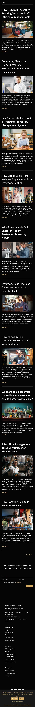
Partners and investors (11, 673)
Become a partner (10, 659)
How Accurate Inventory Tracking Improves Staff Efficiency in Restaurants (16, 13)
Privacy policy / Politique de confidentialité (17, 705)
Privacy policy (18, 582)
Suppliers (7, 651)
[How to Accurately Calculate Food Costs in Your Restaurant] (17, 356)
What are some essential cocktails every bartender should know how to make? (17, 395)
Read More (4, 52)
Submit (29, 586)
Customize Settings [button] (17, 701)
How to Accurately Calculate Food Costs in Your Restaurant (15, 340)
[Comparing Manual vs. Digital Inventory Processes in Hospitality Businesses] (17, 84)
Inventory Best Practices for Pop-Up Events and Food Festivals (16, 287)
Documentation (9, 637)
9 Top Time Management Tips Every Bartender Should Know (16, 448)
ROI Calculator (9, 632)
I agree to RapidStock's (12, 582)
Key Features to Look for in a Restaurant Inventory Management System (17, 121)
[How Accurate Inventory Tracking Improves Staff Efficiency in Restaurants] (17, 29)
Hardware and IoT (10, 656)
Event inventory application (12, 617)
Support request (9, 640)
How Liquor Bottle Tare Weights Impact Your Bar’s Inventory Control (17, 179)
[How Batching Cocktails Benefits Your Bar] (17, 520)
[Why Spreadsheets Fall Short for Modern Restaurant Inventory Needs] (17, 250)
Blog (6, 630)
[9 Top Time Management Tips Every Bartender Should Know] (17, 466)
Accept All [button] (14, 699)
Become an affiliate (10, 662)
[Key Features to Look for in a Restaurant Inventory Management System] (17, 139)
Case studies (8, 635)
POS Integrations (9, 649)
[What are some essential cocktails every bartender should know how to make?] (17, 411)
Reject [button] (21, 699)
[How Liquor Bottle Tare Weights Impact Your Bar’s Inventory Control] (17, 195)
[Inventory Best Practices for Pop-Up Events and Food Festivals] (17, 303)
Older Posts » (29, 555)
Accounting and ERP (10, 654)
